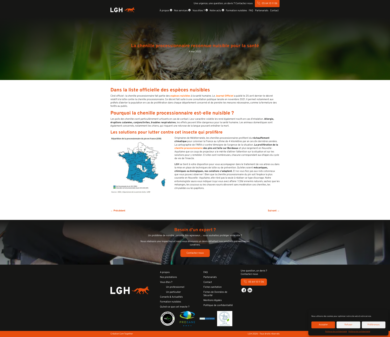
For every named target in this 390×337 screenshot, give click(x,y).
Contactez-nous (195, 253)
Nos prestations (168, 277)
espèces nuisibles (180, 95)
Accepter (323, 324)
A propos (165, 272)
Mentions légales (212, 300)
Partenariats (261, 10)
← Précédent (117, 210)
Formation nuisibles (236, 10)
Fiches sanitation (212, 287)
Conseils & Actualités (171, 297)
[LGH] (122, 9)
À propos (164, 10)
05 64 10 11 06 (269, 3)
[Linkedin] (250, 290)
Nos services (181, 10)
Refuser (348, 324)
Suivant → (274, 210)
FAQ (251, 10)
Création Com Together (121, 333)
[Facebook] (243, 290)
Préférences (373, 324)
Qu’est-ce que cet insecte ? (174, 306)
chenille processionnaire (188, 148)
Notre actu (215, 10)
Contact (274, 10)
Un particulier (173, 292)
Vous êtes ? (198, 10)
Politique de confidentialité (336, 331)
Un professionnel (175, 287)
